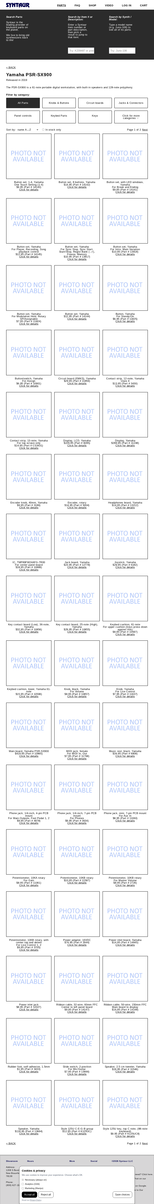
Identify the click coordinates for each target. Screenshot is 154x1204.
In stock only (53, 129)
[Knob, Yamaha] (125, 663)
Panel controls (23, 115)
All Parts (23, 103)
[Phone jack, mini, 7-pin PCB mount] (125, 787)
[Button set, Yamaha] (28, 221)
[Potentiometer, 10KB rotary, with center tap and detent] (28, 914)
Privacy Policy (35, 1200)
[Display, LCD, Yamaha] (77, 414)
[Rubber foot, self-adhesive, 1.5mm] (28, 1040)
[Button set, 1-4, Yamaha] (28, 156)
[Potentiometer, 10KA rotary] (28, 852)
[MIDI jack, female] (77, 725)
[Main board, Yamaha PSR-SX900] (28, 725)
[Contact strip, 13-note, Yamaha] (28, 414)
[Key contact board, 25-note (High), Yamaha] (77, 598)
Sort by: (11, 129)
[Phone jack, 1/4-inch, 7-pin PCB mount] (77, 787)
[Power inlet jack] (28, 978)
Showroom (12, 1161)
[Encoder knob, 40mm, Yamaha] (28, 476)
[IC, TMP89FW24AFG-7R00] (28, 536)
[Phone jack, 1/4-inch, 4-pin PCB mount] (28, 787)
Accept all (29, 1194)
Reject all (46, 1194)
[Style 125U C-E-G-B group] (77, 1103)
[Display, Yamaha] (125, 414)
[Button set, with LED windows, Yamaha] (125, 156)
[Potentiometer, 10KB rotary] (77, 852)
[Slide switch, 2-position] (77, 1040)
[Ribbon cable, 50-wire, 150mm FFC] (125, 978)
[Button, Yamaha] (125, 288)
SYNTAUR (17, 5)
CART (143, 5)
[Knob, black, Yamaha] (77, 663)
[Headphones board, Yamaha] (125, 476)
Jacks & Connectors (131, 103)
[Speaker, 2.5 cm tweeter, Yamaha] (125, 1040)
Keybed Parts (59, 115)
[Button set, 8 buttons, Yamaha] (77, 156)
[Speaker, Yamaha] (28, 1103)
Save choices (122, 1194)
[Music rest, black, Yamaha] (125, 725)
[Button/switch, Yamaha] (28, 352)
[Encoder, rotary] (77, 476)
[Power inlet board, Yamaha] (125, 914)
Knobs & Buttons (59, 103)
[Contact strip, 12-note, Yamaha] (125, 352)
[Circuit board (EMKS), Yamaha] (77, 352)
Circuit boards (95, 103)
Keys (95, 115)
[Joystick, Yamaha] (125, 536)
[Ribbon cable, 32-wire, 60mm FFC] (77, 978)
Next (145, 129)
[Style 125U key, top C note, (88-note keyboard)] (125, 1103)
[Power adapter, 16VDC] (77, 914)
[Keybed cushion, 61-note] (125, 598)
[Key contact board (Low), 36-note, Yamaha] (28, 598)
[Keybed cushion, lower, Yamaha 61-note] (28, 663)
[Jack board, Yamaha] (77, 536)
